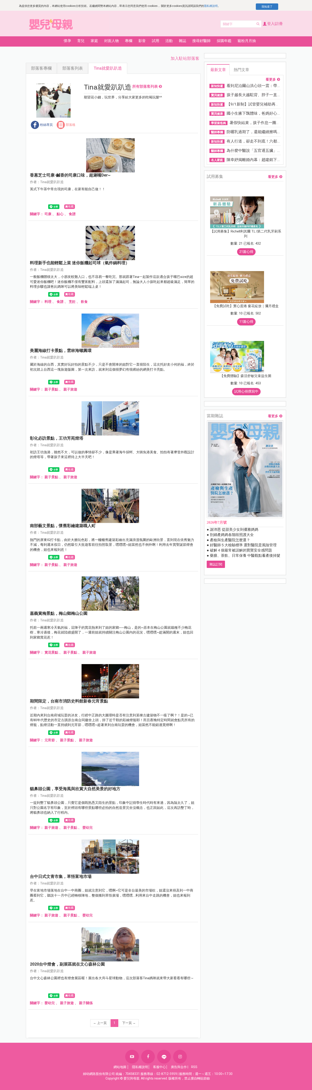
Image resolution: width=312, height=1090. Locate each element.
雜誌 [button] (182, 41)
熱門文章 (241, 69)
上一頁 (100, 1023)
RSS (194, 1067)
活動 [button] (169, 41)
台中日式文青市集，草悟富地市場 (61, 876)
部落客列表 (72, 68)
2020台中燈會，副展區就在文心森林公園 (67, 964)
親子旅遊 (70, 389)
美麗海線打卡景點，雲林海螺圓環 (61, 350)
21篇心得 (246, 252)
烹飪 (72, 302)
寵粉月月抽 (247, 41)
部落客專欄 (41, 68)
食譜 (72, 214)
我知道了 (267, 6)
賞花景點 (51, 652)
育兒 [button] (81, 41)
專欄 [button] (128, 41)
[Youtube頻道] (132, 1057)
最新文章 (218, 69)
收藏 (71, 206)
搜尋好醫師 (201, 41)
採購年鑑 (224, 41)
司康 (48, 214)
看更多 (271, 80)
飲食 (84, 302)
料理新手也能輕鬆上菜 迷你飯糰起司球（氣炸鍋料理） (80, 262)
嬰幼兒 (87, 828)
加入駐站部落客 (185, 58)
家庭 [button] (94, 41)
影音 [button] (142, 41)
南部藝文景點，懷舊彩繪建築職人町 (63, 525)
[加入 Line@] (164, 1057)
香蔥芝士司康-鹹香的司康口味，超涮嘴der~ (70, 175)
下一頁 (129, 1023)
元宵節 (50, 740)
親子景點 (51, 389)
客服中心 (159, 1067)
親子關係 (86, 1003)
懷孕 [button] (67, 41)
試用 (155, 41)
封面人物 (111, 41)
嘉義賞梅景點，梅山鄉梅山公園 (58, 613)
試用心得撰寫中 (246, 391)
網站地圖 (120, 1067)
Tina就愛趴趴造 (108, 68)
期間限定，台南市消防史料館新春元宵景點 (69, 701)
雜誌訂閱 (215, 564)
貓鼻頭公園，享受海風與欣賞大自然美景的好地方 (75, 788)
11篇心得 (246, 321)
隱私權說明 (211, 6)
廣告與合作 (179, 1067)
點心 (60, 214)
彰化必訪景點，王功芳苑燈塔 (56, 438)
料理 (48, 302)
